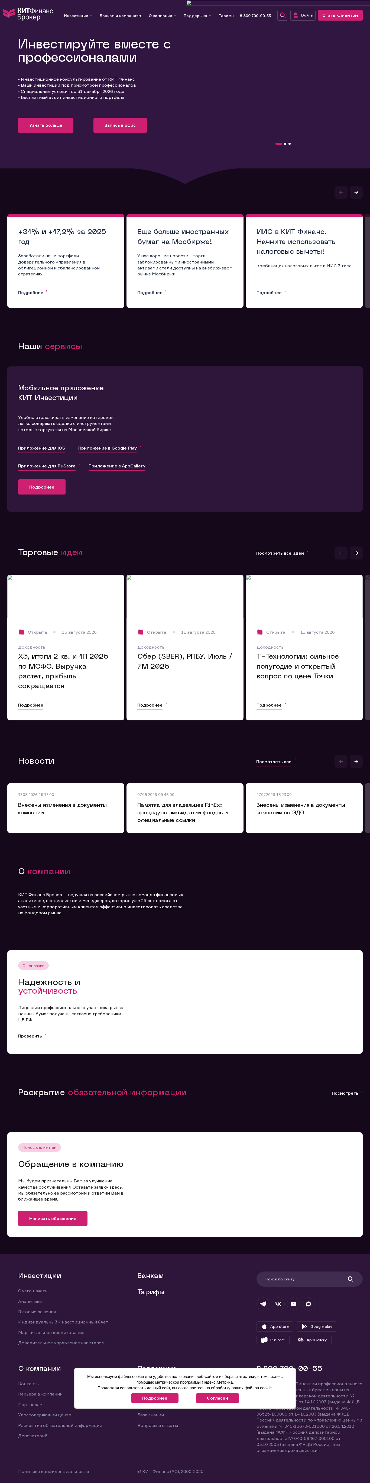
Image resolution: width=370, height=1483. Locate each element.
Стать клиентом (340, 15)
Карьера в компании (40, 1394)
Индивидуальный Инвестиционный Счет (63, 1322)
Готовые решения (37, 1311)
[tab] (278, 144)
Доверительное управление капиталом (61, 1342)
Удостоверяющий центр (44, 1414)
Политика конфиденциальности (53, 1471)
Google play (321, 1326)
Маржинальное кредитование (51, 1332)
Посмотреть (345, 1093)
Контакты (29, 1383)
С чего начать (32, 1290)
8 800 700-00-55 (255, 15)
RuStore (277, 1340)
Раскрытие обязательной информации (60, 1425)
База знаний (150, 1414)
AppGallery (317, 1340)
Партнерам (30, 1404)
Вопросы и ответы (157, 1425)
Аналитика (30, 1301)
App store (279, 1326)
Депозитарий (32, 1435)
